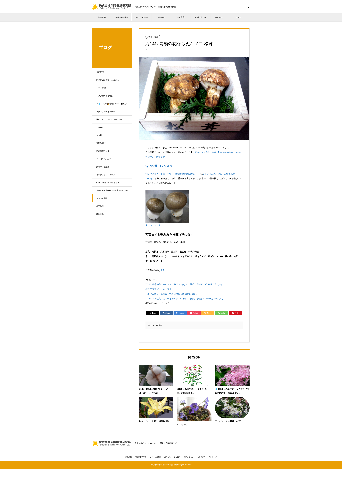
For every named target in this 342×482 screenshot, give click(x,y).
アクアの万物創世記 (104, 96)
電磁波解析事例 (121, 17)
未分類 (99, 135)
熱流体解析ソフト (103, 151)
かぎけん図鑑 (102, 198)
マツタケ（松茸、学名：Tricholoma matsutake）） (174, 174)
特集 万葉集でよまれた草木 (158, 289)
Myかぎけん (220, 17)
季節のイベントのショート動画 (109, 119)
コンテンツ (240, 17)
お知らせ (161, 17)
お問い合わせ (200, 17)
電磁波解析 (101, 143)
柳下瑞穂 (100, 206)
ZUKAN (99, 127)
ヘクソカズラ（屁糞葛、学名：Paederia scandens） (170, 294)
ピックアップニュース (105, 175)
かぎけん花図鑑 (152, 37)
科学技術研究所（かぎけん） (108, 80)
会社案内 (180, 17)
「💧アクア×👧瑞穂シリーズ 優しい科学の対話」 (111, 105)
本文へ (163, 270)
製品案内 (102, 17)
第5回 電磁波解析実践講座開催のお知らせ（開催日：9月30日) (112, 191)
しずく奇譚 (101, 88)
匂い (147, 174)
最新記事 (100, 72)
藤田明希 (100, 214)
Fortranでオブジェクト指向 (107, 182)
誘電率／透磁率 (102, 167)
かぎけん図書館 (141, 17)
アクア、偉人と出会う (105, 112)
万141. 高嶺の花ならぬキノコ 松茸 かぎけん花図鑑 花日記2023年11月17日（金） (184, 284)
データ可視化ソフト (104, 159)
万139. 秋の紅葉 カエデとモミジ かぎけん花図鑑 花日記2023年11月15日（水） (184, 298)
